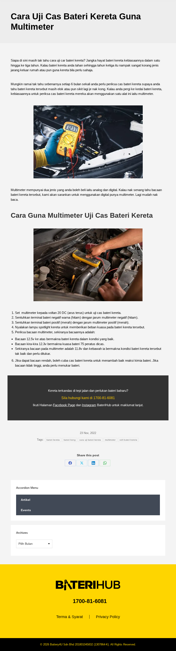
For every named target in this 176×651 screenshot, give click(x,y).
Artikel (25, 499)
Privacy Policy (108, 617)
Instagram (89, 405)
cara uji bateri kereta (90, 440)
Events (26, 510)
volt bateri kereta (128, 440)
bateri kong (70, 440)
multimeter (110, 440)
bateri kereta (53, 440)
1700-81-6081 (104, 398)
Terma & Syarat (69, 617)
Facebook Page (64, 405)
